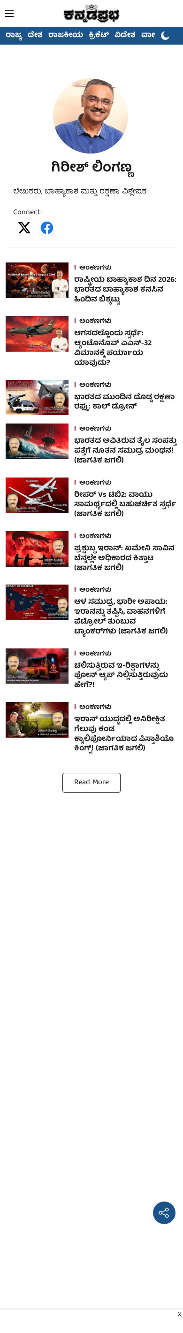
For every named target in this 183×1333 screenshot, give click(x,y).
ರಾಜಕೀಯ (65, 35)
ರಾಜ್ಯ (14, 35)
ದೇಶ (35, 35)
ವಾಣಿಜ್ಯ (153, 35)
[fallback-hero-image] (40, 285)
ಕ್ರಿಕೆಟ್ (99, 35)
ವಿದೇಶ (125, 35)
